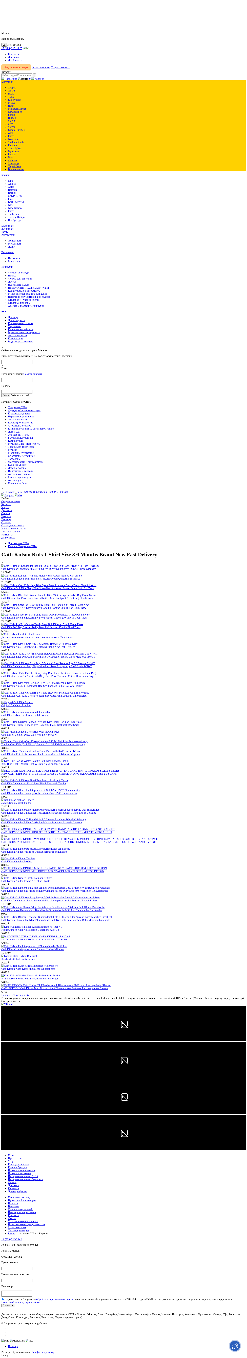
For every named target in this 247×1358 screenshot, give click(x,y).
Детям (4, 231)
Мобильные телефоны (21, 452)
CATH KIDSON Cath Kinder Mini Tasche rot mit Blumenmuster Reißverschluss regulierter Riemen (54, 988)
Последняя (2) (22, 995)
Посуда (12, 275)
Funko (11, 114)
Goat (10, 157)
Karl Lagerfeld (16, 201)
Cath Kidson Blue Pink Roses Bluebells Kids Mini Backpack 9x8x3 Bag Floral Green (47, 598)
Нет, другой (14, 44)
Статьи (12, 1218)
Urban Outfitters (16, 129)
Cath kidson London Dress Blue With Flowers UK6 (29, 734)
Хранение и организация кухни (26, 305)
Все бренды (15, 220)
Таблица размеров (18, 1230)
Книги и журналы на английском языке (31, 428)
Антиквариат (15, 480)
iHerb (11, 93)
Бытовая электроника (20, 437)
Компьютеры (15, 338)
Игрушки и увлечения (21, 416)
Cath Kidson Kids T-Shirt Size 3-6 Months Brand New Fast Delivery (38, 646)
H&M (11, 105)
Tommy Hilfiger (16, 217)
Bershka (12, 189)
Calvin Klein (15, 195)
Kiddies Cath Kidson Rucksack (18, 959)
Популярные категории (21, 1170)
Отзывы (6, 522)
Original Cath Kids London (16, 705)
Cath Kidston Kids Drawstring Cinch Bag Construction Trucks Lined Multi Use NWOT (48, 656)
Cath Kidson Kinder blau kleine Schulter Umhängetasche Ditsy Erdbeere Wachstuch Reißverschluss (54, 890)
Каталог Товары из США (22, 546)
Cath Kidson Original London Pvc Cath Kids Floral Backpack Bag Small (40, 724)
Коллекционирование (20, 323)
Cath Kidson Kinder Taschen (16, 861)
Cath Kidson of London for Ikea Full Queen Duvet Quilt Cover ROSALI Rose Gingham (48, 568)
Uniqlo (11, 154)
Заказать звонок (10, 1250)
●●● (3, 311)
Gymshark (13, 151)
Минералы (14, 261)
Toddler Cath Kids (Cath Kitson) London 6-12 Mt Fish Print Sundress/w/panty (43, 744)
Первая (5, 995)
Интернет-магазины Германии (25, 1179)
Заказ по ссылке (41, 67)
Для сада (13, 317)
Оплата (5, 513)
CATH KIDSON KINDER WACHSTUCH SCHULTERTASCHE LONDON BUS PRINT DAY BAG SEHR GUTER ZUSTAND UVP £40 (78, 842)
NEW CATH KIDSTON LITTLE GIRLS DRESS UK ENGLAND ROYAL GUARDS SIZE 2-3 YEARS (59, 773)
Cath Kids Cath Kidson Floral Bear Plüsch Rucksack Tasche (33, 783)
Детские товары (17, 468)
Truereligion (14, 148)
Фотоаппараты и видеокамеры (25, 461)
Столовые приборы (19, 302)
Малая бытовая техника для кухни (28, 293)
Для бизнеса (15, 60)
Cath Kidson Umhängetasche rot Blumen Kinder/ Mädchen (32, 949)
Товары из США (17, 407)
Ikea (10, 198)
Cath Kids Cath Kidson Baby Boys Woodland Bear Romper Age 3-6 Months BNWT (46, 666)
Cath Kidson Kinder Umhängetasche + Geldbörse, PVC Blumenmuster (39, 793)
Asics (11, 186)
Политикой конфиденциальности (20, 1302)
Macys (11, 102)
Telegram (9, 495)
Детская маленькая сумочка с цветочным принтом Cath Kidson (37, 637)
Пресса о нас (15, 1158)
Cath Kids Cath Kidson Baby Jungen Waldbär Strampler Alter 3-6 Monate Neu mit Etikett (49, 900)
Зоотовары (14, 458)
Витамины (7, 252)
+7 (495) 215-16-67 (11, 48)
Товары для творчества (21, 446)
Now (10, 204)
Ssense (11, 126)
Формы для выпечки (20, 278)
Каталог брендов (17, 1167)
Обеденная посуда (18, 272)
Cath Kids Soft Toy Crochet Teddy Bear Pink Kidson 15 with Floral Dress (40, 627)
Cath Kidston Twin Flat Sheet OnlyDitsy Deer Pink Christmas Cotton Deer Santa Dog (47, 676)
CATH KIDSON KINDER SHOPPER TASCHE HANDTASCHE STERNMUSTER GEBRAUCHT (56, 832)
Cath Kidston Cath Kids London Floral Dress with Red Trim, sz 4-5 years (40, 754)
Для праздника (16, 320)
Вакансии (13, 1206)
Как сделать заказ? (18, 1164)
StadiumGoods (16, 142)
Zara (10, 133)
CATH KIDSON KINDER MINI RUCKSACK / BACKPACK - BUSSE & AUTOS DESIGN (52, 871)
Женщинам (7, 228)
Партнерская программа (22, 1212)
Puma (11, 136)
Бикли (11, 1233)
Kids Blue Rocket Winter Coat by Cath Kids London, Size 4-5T (35, 763)
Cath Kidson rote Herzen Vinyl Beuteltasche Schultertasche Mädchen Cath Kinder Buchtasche (51, 910)
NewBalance (15, 111)
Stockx (11, 120)
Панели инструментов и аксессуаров (29, 296)
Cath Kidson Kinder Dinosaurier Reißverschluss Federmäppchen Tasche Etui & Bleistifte (48, 812)
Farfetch (12, 145)
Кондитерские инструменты (24, 290)
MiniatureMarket (17, 108)
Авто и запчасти (17, 335)
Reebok (12, 192)
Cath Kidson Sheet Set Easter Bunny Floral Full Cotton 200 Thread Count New (43, 607)
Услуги (5, 507)
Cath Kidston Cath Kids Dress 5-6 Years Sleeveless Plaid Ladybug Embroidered (44, 695)
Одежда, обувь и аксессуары (24, 410)
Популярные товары (19, 1173)
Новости (6, 516)
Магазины (7, 81)
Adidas (12, 183)
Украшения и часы (18, 434)
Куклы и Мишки (17, 464)
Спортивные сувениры (21, 455)
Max (19, 495)
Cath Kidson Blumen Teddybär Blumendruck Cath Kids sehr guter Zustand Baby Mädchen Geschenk (55, 920)
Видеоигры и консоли (20, 341)
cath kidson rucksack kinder (16, 803)
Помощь (6, 519)
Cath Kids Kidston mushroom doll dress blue (25, 715)
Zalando (12, 160)
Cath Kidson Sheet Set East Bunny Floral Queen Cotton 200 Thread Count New (44, 617)
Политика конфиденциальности (26, 1224)
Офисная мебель (17, 483)
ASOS (11, 90)
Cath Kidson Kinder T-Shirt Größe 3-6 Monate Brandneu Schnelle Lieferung (42, 822)
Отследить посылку (12, 525)
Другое (12, 281)
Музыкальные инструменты (24, 332)
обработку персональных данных (55, 1299)
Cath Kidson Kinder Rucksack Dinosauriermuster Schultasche (34, 851)
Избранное (11, 78)
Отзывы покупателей (20, 1209)
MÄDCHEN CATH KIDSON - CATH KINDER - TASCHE (34, 939)
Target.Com (14, 166)
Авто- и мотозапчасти (20, 474)
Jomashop (13, 163)
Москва (5, 33)
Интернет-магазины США (23, 1176)
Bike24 (12, 117)
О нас (11, 1155)
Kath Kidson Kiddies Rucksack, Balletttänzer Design (29, 978)
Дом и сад (13, 431)
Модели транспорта (19, 477)
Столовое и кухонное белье (23, 299)
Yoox (11, 96)
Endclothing (14, 99)
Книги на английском (20, 329)
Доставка (13, 57)
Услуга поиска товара (16, 67)
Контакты (13, 54)
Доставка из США (18, 543)
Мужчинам (7, 225)
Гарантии (13, 1188)
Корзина (36, 78)
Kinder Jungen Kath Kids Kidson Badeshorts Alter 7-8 (30, 929)
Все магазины (16, 169)
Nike (10, 180)
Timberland (14, 214)
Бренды (5, 175)
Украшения (14, 326)
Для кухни (7, 266)
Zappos (12, 87)
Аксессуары (8, 234)
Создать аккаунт (60, 67)
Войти (24, 78)
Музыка (12, 449)
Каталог (6, 504)
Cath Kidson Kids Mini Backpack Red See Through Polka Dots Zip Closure (42, 685)
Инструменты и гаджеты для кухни (28, 287)
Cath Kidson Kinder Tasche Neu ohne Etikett (25, 881)
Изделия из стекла (18, 284)
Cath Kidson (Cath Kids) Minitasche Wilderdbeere (28, 968)
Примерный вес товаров (22, 1200)
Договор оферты (17, 1191)
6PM (10, 123)
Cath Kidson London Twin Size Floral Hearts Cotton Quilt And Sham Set (40, 578)
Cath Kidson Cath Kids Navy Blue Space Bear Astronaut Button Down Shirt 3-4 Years (47, 588)
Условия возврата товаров (23, 1221)
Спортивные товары (20, 425)
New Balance (15, 208)
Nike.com (13, 139)
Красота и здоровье (19, 413)
